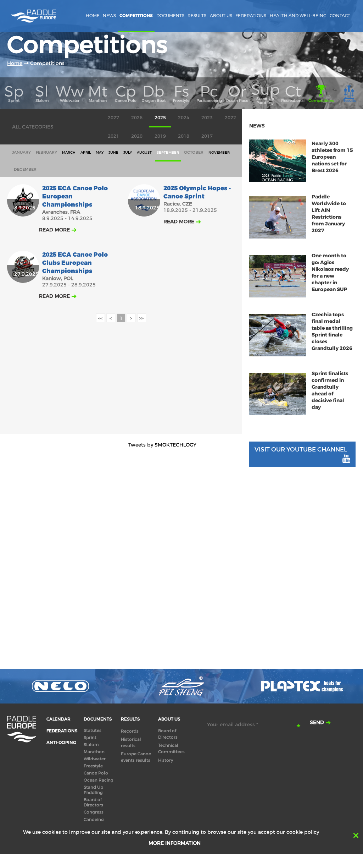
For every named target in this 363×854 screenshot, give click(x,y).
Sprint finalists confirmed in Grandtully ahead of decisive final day (330, 390)
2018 (183, 136)
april (85, 152)
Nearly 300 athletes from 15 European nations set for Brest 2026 (332, 157)
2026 (137, 117)
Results (197, 15)
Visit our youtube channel (301, 449)
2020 (137, 136)
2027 (113, 117)
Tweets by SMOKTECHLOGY (162, 445)
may (100, 152)
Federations (250, 15)
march (69, 152)
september (168, 152)
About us (221, 15)
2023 (207, 117)
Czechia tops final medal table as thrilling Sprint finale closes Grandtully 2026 (332, 331)
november (219, 152)
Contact (340, 15)
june (113, 152)
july (127, 152)
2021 (113, 136)
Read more (54, 229)
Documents (170, 15)
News (109, 15)
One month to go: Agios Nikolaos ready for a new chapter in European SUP (330, 272)
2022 (230, 117)
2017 (207, 136)
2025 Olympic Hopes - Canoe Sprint (197, 192)
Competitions (136, 15)
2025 (160, 117)
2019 (160, 136)
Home (93, 15)
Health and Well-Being (298, 15)
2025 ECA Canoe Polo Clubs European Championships (75, 263)
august (144, 152)
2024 (183, 117)
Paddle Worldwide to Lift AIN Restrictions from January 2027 (329, 213)
